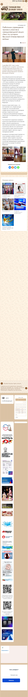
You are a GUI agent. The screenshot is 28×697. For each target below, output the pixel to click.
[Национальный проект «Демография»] (7, 576)
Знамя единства (6, 211)
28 (22, 412)
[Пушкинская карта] (7, 456)
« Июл (16, 417)
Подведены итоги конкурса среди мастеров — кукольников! (6, 197)
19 (19, 409)
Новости (24, 42)
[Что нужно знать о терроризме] (7, 533)
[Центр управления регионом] (7, 544)
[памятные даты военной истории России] (7, 515)
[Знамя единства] (8, 209)
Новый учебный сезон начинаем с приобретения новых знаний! (19, 197)
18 (17, 409)
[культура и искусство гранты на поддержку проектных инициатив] (7, 508)
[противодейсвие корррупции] (7, 538)
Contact (2, 4)
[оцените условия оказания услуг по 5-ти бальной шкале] (7, 594)
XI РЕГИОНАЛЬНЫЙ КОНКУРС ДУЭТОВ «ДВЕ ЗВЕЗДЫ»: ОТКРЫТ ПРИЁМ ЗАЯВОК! (7, 228)
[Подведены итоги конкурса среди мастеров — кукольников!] (8, 193)
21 (22, 409)
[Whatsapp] (18, 167)
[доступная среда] (7, 527)
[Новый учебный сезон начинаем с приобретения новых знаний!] (20, 193)
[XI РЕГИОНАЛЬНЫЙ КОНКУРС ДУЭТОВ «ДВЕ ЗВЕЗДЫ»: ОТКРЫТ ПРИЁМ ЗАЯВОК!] (8, 225)
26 (19, 412)
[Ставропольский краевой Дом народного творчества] (14, 8)
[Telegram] (15, 167)
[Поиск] (23, 1)
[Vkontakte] (10, 167)
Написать (11, 680)
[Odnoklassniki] (12, 167)
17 (16, 409)
